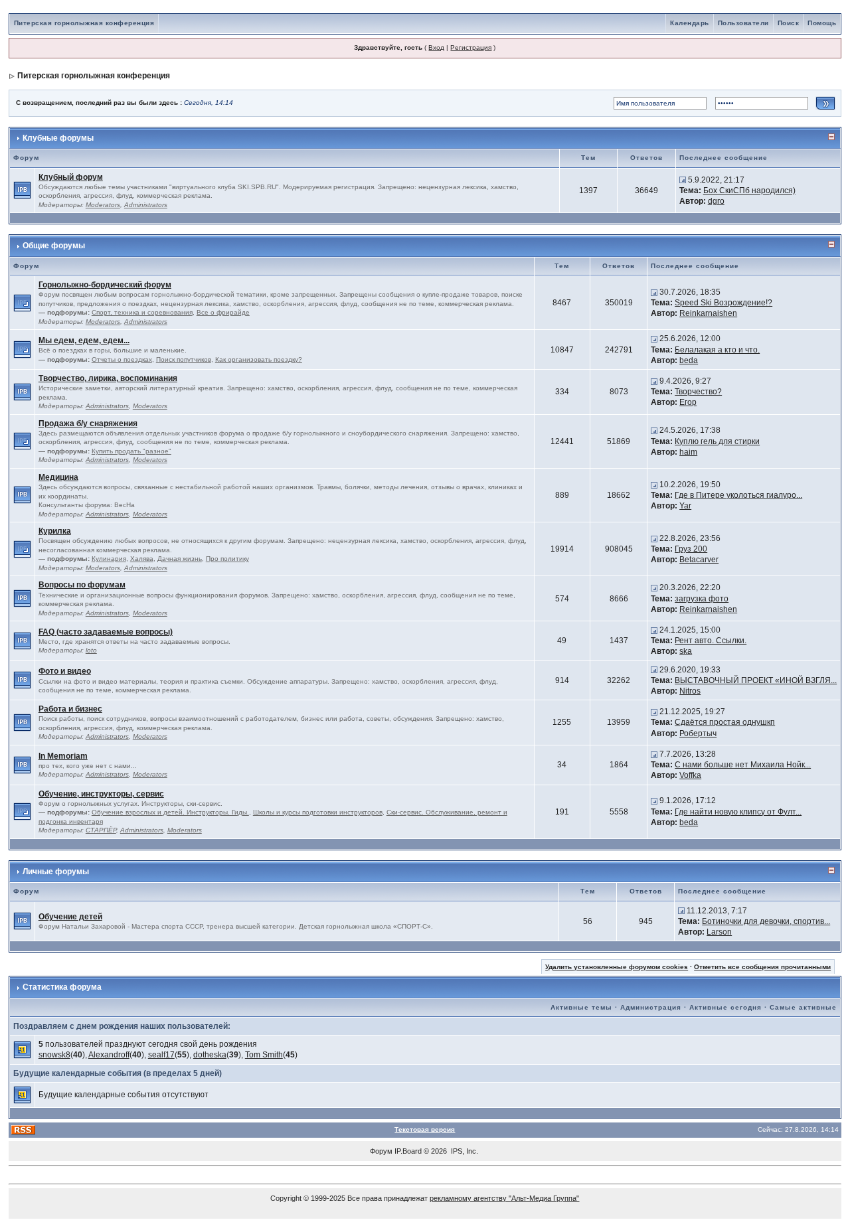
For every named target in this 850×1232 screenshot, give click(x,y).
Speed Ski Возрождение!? (723, 302)
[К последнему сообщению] (682, 180)
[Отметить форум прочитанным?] (22, 189)
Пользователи (743, 23)
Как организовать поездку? (258, 359)
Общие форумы (54, 245)
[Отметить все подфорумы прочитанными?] (22, 302)
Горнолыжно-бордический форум (105, 284)
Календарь (689, 23)
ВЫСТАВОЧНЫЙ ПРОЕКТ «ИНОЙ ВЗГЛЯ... (756, 680)
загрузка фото (701, 598)
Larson (719, 932)
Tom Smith (264, 1054)
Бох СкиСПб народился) (749, 190)
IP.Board (408, 1151)
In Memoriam (63, 756)
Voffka (690, 775)
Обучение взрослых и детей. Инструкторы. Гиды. (170, 812)
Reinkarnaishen (708, 313)
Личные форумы (56, 871)
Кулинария (109, 558)
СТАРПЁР (101, 830)
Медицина (58, 477)
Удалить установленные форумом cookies (616, 966)
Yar (685, 505)
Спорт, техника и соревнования (142, 312)
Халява (141, 558)
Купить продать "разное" (131, 451)
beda (688, 360)
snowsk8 (54, 1054)
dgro (716, 201)
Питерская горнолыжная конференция (84, 23)
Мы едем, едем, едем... (84, 340)
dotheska (209, 1054)
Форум (381, 1151)
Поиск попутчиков (183, 359)
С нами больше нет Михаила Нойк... (743, 764)
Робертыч (698, 733)
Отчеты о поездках (122, 359)
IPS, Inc (463, 1151)
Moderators (103, 204)
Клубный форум (71, 177)
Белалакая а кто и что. (717, 349)
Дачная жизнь (179, 558)
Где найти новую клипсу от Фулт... (738, 811)
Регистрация (470, 47)
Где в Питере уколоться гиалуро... (738, 495)
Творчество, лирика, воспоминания (108, 378)
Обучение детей (70, 916)
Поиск (789, 23)
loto (91, 650)
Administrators (145, 204)
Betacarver (699, 559)
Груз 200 (691, 549)
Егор (688, 402)
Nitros (690, 691)
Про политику (227, 558)
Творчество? (698, 391)
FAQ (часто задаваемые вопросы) (106, 632)
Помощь (822, 23)
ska (685, 651)
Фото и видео (65, 671)
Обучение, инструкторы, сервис (101, 794)
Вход (436, 47)
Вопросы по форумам (82, 584)
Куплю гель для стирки (717, 441)
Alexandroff (108, 1054)
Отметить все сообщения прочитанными (762, 966)
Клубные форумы (58, 138)
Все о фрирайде (223, 312)
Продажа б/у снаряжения (88, 423)
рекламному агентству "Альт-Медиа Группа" (504, 1198)
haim (688, 452)
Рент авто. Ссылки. (710, 640)
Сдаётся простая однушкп (725, 722)
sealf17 (161, 1054)
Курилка (55, 531)
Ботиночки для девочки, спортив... (766, 921)
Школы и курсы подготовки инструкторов (317, 812)
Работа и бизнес (70, 709)
